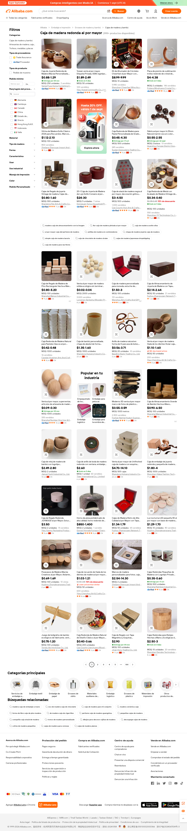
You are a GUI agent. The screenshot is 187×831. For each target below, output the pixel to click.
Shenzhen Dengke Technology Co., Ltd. (162, 652)
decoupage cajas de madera (135, 720)
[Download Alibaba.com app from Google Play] (171, 805)
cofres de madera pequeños (24, 726)
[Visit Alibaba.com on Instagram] (170, 783)
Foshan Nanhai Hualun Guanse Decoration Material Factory (127, 418)
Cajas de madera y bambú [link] (116, 27)
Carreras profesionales (16, 763)
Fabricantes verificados (88, 746)
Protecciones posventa (52, 763)
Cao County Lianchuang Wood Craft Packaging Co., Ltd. (92, 647)
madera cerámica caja (129, 707)
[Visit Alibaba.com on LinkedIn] (158, 783)
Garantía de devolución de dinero (57, 752)
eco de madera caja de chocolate (62, 707)
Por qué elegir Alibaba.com (18, 746)
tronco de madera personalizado (61, 720)
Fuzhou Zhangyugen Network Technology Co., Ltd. (162, 296)
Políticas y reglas (49, 777)
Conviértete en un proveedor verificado (164, 764)
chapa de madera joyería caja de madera (143, 232)
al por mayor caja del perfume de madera (62, 232)
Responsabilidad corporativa (19, 757)
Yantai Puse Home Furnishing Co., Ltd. (56, 86)
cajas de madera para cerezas (56, 726)
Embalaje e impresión (61, 27)
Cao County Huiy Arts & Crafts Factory (127, 207)
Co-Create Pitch (13, 752)
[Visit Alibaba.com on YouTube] (176, 783)
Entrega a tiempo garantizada (55, 757)
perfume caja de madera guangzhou (97, 713)
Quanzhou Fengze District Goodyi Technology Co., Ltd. (162, 146)
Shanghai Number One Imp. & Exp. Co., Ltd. (56, 420)
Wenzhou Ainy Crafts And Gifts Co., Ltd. (127, 300)
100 (126, 665)
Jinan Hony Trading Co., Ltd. (124, 650)
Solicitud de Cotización (88, 752)
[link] (183, 803)
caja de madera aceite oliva (146, 226)
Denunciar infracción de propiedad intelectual (125, 772)
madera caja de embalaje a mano (26, 707)
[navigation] (22, 346)
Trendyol (125, 818)
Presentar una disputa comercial (129, 760)
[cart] (148, 11)
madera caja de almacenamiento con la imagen (64, 226)
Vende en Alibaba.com (161, 746)
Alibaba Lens (20, 805)
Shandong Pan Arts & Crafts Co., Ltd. (56, 204)
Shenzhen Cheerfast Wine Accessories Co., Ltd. (127, 87)
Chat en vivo (120, 754)
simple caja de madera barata (57, 238)
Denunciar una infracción (126, 779)
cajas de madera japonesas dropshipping (133, 238)
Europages (136, 818)
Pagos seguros (49, 746)
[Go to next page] (132, 664)
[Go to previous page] (86, 664)
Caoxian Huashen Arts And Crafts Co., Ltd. (56, 357)
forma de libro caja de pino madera (26, 713)
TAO (116, 818)
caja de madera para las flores (57, 245)
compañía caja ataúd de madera (25, 720)
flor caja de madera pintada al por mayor (110, 226)
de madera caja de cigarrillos (62, 713)
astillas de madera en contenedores (102, 232)
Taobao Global (105, 818)
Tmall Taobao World (79, 818)
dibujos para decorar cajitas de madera (99, 720)
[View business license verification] (119, 826)
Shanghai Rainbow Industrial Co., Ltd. (162, 587)
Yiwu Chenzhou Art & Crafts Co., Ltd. (162, 360)
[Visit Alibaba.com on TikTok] (181, 783)
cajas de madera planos (87, 726)
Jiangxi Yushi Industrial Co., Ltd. (55, 474)
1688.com (63, 818)
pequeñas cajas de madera (131, 713)
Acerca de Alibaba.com (17, 740)
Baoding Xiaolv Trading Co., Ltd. (126, 354)
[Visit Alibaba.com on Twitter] (164, 783)
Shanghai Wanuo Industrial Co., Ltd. (56, 296)
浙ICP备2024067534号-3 (168, 826)
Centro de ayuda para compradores (124, 747)
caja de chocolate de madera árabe (93, 238)
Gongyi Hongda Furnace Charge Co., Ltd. (92, 530)
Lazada (93, 818)
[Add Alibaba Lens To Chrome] (48, 805)
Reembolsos (120, 765)
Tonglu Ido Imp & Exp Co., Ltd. (54, 647)
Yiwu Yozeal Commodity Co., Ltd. (91, 90)
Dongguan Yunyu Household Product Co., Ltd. (92, 204)
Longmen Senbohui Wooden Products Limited (92, 300)
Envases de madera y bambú (88, 27)
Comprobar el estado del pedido (165, 757)
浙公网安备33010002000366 (141, 826)
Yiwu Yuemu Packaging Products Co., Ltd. (56, 530)
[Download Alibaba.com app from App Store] (150, 805)
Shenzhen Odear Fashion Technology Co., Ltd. (162, 474)
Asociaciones (157, 771)
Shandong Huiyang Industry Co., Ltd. (92, 354)
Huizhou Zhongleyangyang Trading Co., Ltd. (162, 530)
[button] (108, 11)
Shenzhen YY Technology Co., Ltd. (162, 215)
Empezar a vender (159, 752)
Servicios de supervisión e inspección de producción (54, 769)
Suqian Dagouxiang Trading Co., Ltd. (127, 150)
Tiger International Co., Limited (91, 476)
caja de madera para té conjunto (97, 707)
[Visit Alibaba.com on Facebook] (152, 783)
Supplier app (95, 805)
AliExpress (52, 818)
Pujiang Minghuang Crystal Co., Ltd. (162, 88)
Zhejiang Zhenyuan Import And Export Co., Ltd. (56, 147)
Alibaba (43, 27)
